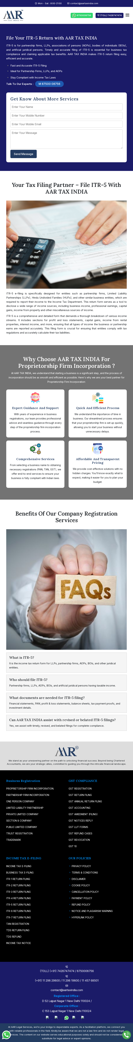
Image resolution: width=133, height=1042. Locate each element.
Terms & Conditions (85, 872)
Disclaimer (79, 878)
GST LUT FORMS (78, 827)
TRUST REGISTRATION (19, 833)
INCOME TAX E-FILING (18, 866)
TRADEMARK (13, 839)
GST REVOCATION (79, 839)
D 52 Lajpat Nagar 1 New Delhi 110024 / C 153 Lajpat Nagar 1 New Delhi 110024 (66, 1003)
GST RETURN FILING (80, 794)
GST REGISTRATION (80, 788)
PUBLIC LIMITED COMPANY (21, 827)
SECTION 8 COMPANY (19, 820)
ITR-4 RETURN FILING (18, 898)
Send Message (23, 154)
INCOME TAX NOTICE (18, 943)
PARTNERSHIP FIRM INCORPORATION (27, 794)
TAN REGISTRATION (17, 923)
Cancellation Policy (85, 891)
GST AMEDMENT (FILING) (83, 814)
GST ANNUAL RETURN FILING (85, 801)
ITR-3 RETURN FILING (18, 891)
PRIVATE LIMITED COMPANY (22, 814)
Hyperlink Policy (83, 917)
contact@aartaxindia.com (84, 3)
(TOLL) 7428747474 (109, 15)
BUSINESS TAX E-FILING (20, 872)
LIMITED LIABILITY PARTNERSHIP (24, 807)
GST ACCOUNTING (79, 807)
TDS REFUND (13, 936)
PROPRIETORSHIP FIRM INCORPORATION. (30, 788)
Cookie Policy (81, 885)
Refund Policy (81, 904)
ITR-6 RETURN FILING (18, 911)
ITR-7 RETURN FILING (18, 917)
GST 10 (73, 846)
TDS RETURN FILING (17, 930)
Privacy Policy (81, 866)
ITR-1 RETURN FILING (18, 878)
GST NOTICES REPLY (81, 820)
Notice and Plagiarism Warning (92, 911)
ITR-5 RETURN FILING (18, 904)
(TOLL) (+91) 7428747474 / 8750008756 (67, 971)
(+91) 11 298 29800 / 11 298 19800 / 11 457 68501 (67, 980)
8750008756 (83, 15)
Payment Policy (82, 898)
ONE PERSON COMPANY (20, 801)
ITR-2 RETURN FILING (18, 885)
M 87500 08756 (49, 84)
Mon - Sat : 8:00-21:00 (50, 3)
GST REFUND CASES (80, 833)
